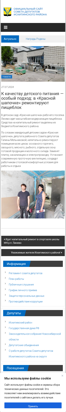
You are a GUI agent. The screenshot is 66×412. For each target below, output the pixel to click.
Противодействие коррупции (26, 301)
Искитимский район (20, 322)
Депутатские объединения (24, 345)
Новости (7, 76)
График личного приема (23, 290)
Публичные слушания (21, 284)
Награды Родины (35, 38)
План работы (16, 278)
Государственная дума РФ (24, 328)
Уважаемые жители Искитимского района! (35, 252)
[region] (33, 392)
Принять (33, 406)
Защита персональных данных (26, 295)
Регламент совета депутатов (25, 273)
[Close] (62, 375)
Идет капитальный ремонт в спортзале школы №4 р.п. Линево (31, 241)
